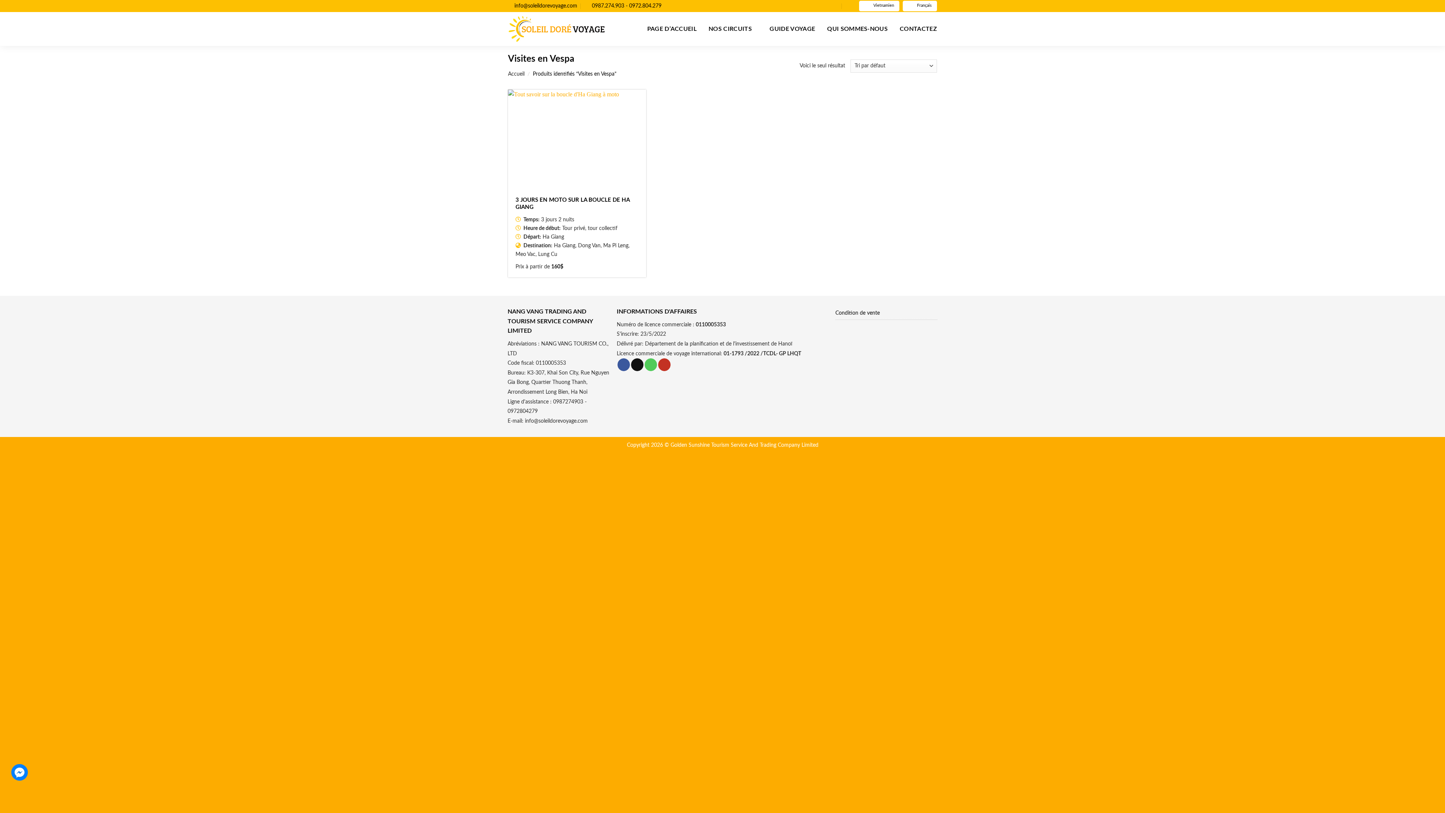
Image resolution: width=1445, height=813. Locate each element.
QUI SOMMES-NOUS (857, 29)
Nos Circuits (730, 29)
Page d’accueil (672, 29)
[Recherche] (849, 6)
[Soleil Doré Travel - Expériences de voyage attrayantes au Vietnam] (556, 29)
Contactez (918, 29)
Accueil (516, 74)
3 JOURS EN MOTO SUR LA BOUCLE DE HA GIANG (573, 203)
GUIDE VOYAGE (792, 29)
